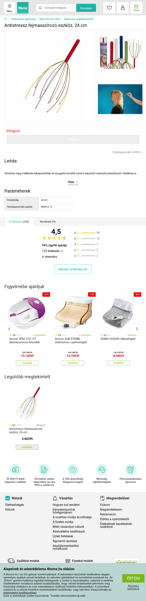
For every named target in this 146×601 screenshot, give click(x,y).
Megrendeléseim (111, 509)
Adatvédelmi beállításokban (19, 592)
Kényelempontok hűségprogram (64, 511)
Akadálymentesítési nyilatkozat (66, 547)
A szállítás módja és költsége (72, 517)
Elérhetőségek (14, 504)
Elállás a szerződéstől (114, 519)
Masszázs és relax (49, 19)
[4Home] (7, 19)
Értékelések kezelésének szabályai (116, 525)
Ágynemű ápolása (65, 541)
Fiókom (105, 504)
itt (78, 595)
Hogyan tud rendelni (66, 504)
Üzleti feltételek (63, 536)
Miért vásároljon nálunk (68, 526)
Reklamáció (108, 514)
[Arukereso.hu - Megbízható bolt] (126, 562)
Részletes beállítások (133, 587)
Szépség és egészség (23, 19)
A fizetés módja (63, 522)
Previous (9, 329)
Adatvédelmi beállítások (69, 531)
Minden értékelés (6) (73, 269)
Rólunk (10, 509)
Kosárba (73, 139)
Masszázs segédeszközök (79, 19)
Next (136, 329)
